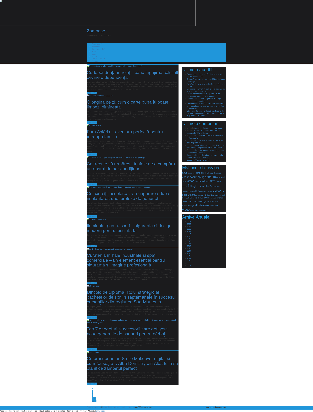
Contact (95, 61)
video (186, 209)
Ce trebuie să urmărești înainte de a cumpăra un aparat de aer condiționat (131, 165)
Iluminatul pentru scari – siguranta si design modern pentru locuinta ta (129, 227)
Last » (94, 401)
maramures (216, 186)
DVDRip (184, 181)
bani (194, 173)
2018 (189, 241)
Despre (94, 54)
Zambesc (96, 30)
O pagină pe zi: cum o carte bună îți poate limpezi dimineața (127, 104)
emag (190, 181)
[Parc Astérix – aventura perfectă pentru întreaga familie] (94, 125)
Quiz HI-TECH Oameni (202, 197)
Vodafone (193, 210)
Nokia (197, 191)
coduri (185, 177)
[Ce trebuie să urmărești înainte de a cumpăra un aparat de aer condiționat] (116, 157)
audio (190, 173)
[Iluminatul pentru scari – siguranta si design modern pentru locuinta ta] (97, 219)
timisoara (202, 205)
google (184, 186)
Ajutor (94, 51)
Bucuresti (217, 172)
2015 (189, 248)
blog (211, 173)
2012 (189, 255)
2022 (189, 231)
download (220, 177)
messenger (185, 191)
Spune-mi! (96, 46)
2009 (189, 263)
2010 (189, 260)
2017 (189, 243)
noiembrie (192, 191)
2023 (189, 229)
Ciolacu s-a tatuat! (202, 160)
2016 (189, 246)
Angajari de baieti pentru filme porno (208, 128)
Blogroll (94, 56)
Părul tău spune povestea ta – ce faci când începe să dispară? (205, 151)
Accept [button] (102, 411)
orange (209, 191)
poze (184, 194)
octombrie (203, 191)
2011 (189, 258)
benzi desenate (202, 172)
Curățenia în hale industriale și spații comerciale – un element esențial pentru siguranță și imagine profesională (126, 260)
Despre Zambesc (109, 407)
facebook (199, 180)
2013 (189, 253)
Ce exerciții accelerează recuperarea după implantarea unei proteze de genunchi (128, 195)
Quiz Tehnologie (200, 201)
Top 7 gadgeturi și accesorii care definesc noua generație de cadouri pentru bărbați (127, 331)
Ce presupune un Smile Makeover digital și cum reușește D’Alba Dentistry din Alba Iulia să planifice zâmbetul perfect (132, 363)
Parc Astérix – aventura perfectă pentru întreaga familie (125, 133)
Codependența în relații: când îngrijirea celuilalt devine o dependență (132, 74)
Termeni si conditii (94, 407)
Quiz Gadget (215, 194)
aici (97, 411)
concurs (210, 176)
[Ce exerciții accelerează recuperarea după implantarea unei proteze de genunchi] (119, 187)
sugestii (193, 205)
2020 (189, 236)
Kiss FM (209, 186)
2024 (189, 226)
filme (212, 181)
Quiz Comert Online (201, 194)
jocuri (202, 185)
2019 (189, 238)
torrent (210, 205)
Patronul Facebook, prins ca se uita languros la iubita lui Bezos (204, 131)
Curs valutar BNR (98, 49)
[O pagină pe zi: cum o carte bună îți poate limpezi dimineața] (100, 95)
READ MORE (92, 93)
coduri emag (197, 177)
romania (186, 205)
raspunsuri (213, 201)
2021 (189, 233)
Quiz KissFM (187, 201)
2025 (189, 224)
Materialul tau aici (98, 58)
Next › (94, 398)
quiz (190, 194)
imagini (193, 185)
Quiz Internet (217, 197)
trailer (216, 205)
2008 (189, 265)
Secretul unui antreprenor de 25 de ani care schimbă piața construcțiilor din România (206, 146)
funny (218, 181)
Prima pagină (97, 44)
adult (184, 172)
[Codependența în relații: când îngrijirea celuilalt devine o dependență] (114, 66)
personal (219, 190)
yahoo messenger (203, 210)
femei (207, 180)
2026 (189, 221)
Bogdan (190, 155)
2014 (189, 251)
